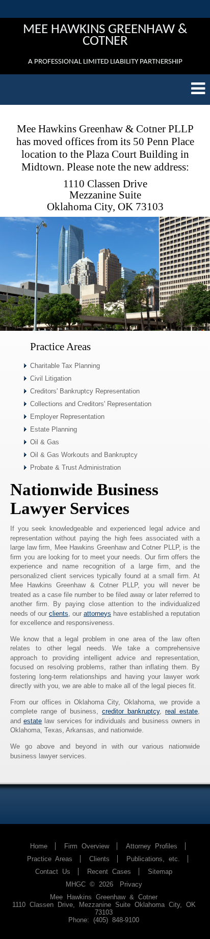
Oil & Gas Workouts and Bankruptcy (84, 455)
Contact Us (52, 871)
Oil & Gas (44, 442)
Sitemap (160, 871)
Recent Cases (109, 871)
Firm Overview (86, 846)
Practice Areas (49, 859)
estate (32, 721)
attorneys (97, 613)
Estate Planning (53, 429)
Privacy (131, 884)
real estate (181, 711)
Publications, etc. (153, 859)
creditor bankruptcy (131, 711)
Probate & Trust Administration (75, 467)
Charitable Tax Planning (65, 365)
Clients (99, 859)
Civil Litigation (50, 378)
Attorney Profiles (151, 846)
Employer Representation (67, 416)
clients (58, 613)
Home (38, 846)
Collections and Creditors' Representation (90, 404)
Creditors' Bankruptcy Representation (85, 391)
